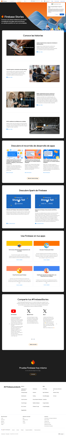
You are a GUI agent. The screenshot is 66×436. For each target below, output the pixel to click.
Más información (9, 172)
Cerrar (57, 14)
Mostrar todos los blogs (33, 178)
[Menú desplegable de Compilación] (15, 1)
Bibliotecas (2, 422)
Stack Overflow (46, 419)
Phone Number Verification (37, 399)
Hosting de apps (24, 392)
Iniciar (62, 14)
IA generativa (23, 410)
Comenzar (33, 374)
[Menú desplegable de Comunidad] (22, 1)
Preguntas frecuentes (47, 424)
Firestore (34, 392)
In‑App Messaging (46, 406)
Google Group (46, 421)
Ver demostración (10, 223)
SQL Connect (23, 406)
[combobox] (35, 1)
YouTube (24, 422)
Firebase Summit (25, 419)
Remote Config (56, 392)
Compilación (12, 1)
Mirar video (40, 51)
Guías (2, 418)
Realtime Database (36, 403)
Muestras (2, 421)
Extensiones (35, 388)
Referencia (3, 419)
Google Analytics (46, 403)
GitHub (2, 424)
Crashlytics (45, 399)
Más (25, 1)
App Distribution (46, 392)
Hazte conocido (33, 344)
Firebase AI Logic (36, 406)
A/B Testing (45, 388)
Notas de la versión (47, 422)
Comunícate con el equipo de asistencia (50, 418)
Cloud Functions (24, 399)
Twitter (24, 421)
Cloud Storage (23, 403)
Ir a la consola (57, 1)
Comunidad (19, 1)
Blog (52, 1)
